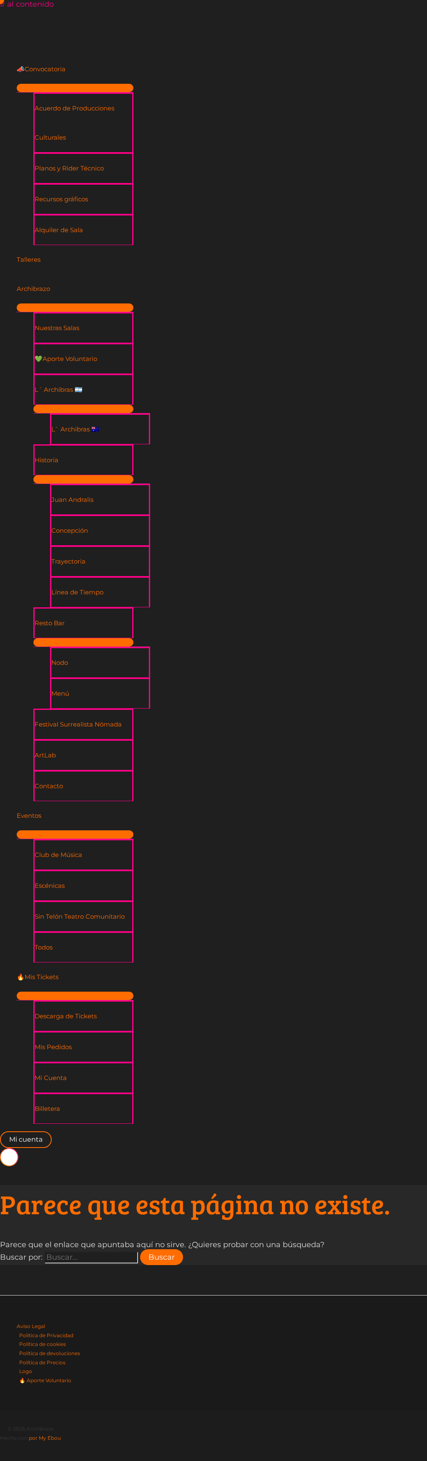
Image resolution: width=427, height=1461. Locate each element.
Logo (25, 1371)
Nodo (59, 663)
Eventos (29, 815)
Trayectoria (68, 561)
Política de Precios (42, 1362)
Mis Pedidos (53, 1047)
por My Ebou (45, 1438)
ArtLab (45, 755)
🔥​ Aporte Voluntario (45, 1380)
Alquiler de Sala (59, 230)
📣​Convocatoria (41, 69)
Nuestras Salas (57, 328)
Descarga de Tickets (66, 1016)
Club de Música (58, 855)
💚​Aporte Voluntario (66, 359)
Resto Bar (50, 623)
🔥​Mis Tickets (37, 977)
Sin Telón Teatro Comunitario (80, 916)
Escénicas (50, 886)
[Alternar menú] (75, 88)
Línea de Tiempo (77, 592)
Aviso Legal (31, 1326)
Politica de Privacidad (46, 1335)
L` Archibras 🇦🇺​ (75, 429)
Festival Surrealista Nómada (78, 724)
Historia (46, 460)
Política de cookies (42, 1344)
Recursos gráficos (61, 199)
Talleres (28, 259)
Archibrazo (33, 289)
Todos (44, 947)
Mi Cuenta (51, 1078)
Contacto (49, 786)
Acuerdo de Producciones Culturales (74, 122)
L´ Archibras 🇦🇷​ (59, 389)
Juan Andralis (72, 500)
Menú (60, 693)
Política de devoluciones (49, 1353)
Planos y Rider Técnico (69, 168)
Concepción (69, 530)
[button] (26, 1139)
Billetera (47, 1109)
